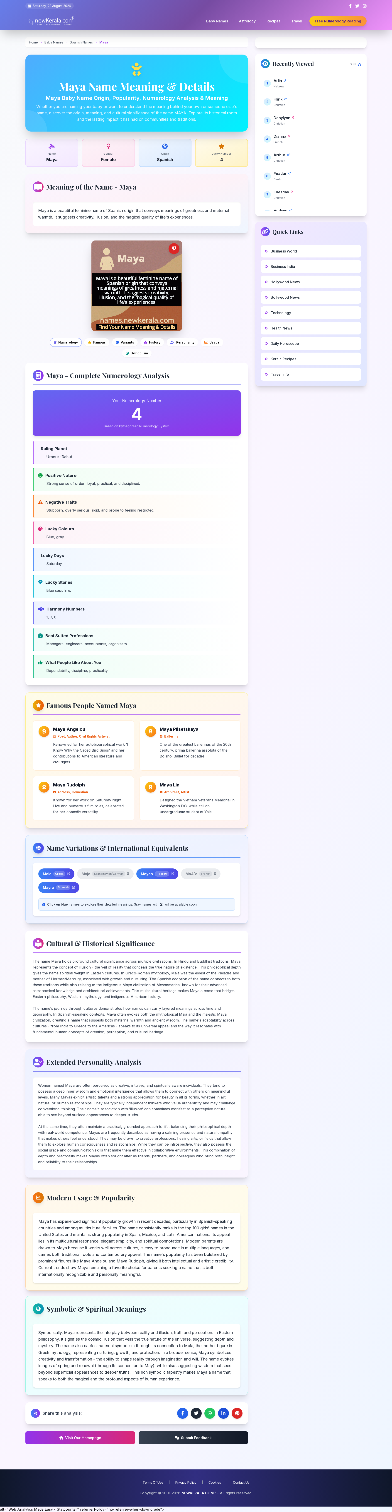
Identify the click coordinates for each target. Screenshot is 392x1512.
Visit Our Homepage (83, 1437)
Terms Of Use (153, 1482)
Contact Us (241, 1482)
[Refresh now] (359, 63)
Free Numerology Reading (338, 21)
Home (33, 42)
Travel (296, 21)
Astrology (247, 21)
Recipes (273, 21)
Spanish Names (82, 42)
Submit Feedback (196, 1437)
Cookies (214, 1482)
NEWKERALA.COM (197, 1493)
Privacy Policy (185, 1482)
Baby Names (217, 21)
